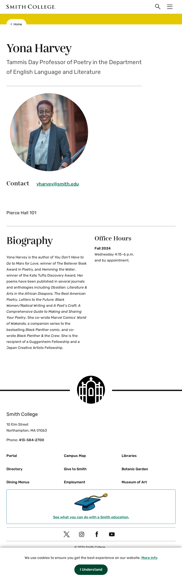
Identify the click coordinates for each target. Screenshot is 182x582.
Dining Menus (18, 482)
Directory (14, 469)
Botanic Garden (135, 469)
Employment (74, 482)
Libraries (129, 456)
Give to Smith (75, 469)
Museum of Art (134, 482)
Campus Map (75, 456)
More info (149, 558)
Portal (11, 456)
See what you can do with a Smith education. (91, 517)
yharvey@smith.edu (57, 184)
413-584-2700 (31, 440)
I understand (91, 569)
